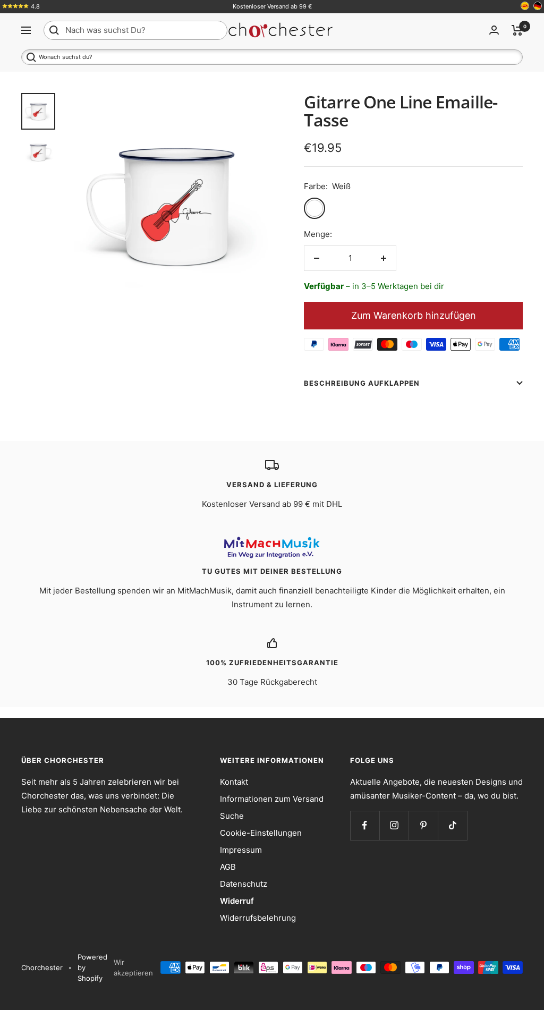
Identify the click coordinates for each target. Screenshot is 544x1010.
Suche (232, 816)
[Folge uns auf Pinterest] (423, 825)
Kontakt (234, 782)
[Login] (494, 30)
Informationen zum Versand (272, 799)
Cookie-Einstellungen (261, 833)
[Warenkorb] (517, 30)
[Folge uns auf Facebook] (364, 825)
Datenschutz (243, 884)
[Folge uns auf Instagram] (394, 825)
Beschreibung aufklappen (362, 383)
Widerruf (237, 901)
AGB (228, 867)
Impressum (241, 850)
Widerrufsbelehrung (258, 918)
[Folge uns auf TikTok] (452, 825)
